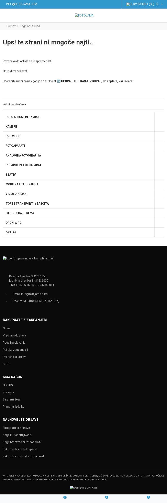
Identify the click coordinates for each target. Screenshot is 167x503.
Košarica (8, 392)
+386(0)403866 (32, 301)
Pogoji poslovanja (14, 342)
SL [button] (157, 4)
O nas (6, 328)
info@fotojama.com (34, 294)
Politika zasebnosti (15, 349)
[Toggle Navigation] (6, 15)
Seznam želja (12, 399)
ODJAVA (8, 385)
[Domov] (21, 499)
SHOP (6, 364)
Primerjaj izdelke (13, 406)
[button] (161, 16)
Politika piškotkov (14, 356)
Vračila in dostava (14, 335)
